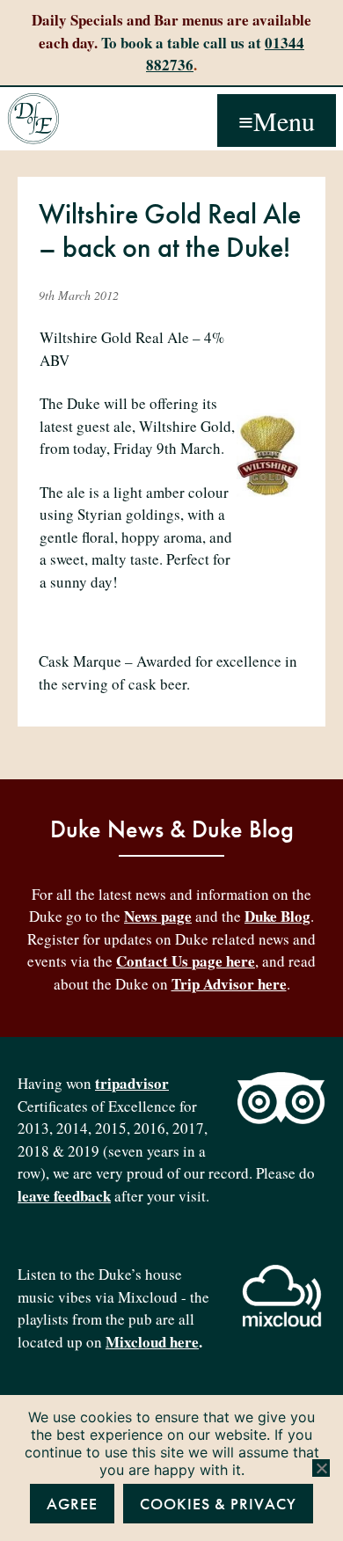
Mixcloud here (152, 1342)
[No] (321, 1468)
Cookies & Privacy (218, 1504)
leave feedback (64, 1196)
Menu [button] (284, 120)
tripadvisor (132, 1083)
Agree (72, 1504)
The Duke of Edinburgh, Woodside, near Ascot (33, 118)
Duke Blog (277, 916)
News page (158, 916)
